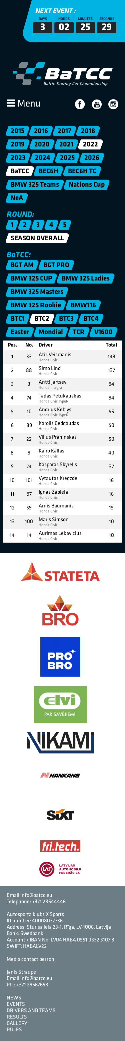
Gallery (17, 1023)
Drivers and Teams (31, 1011)
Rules (14, 1030)
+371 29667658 (32, 985)
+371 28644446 (49, 902)
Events (16, 1004)
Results (17, 1017)
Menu (28, 104)
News (14, 998)
